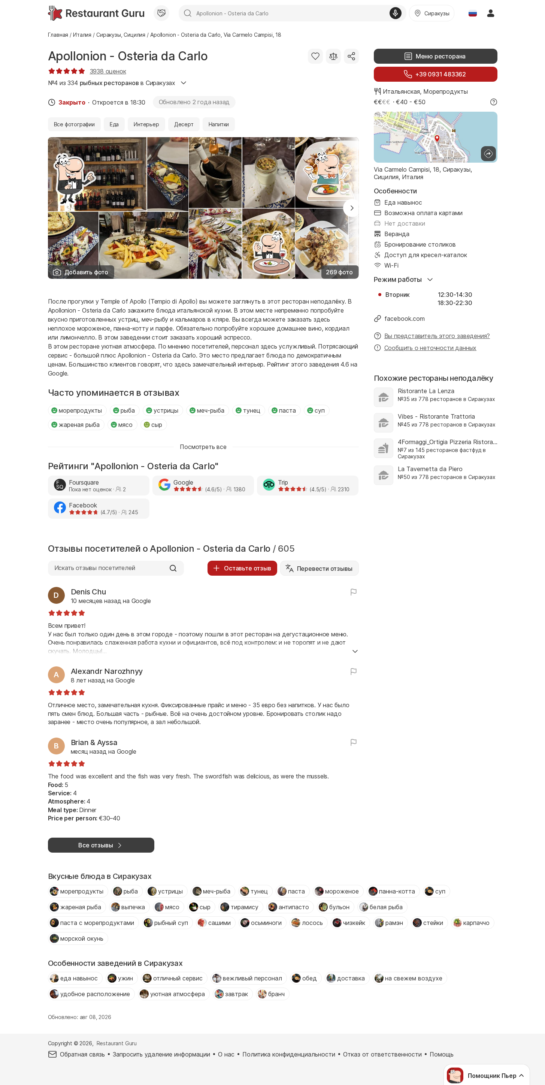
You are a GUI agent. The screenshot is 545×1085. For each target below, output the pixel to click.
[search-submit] (187, 13)
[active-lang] (473, 13)
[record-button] (396, 13)
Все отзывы (95, 845)
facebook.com (404, 318)
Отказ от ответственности (382, 1054)
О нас (226, 1054)
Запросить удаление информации (161, 1054)
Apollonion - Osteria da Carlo (128, 56)
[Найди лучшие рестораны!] (96, 13)
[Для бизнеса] (161, 13)
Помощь (442, 1054)
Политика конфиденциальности (288, 1054)
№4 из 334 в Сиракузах (112, 83)
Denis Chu (88, 591)
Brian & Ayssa (94, 742)
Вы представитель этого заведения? (437, 336)
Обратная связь (82, 1054)
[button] (352, 208)
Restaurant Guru (117, 1043)
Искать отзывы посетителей (94, 568)
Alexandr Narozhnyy (107, 671)
